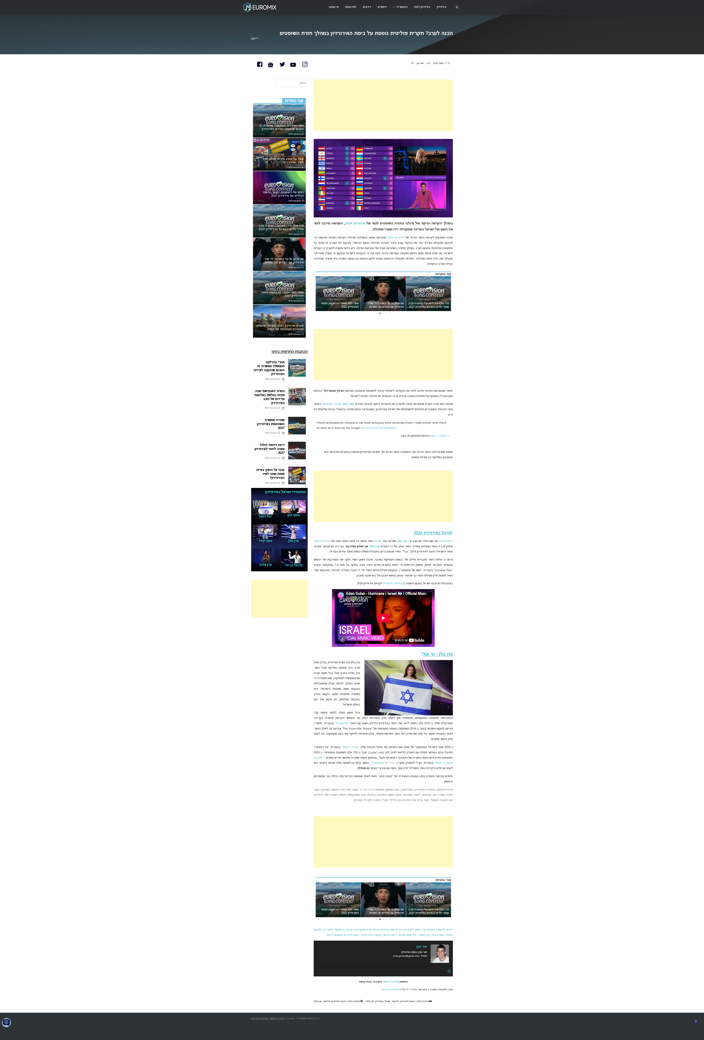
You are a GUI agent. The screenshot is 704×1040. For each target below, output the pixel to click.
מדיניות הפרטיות (259, 1018)
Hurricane (446, 541)
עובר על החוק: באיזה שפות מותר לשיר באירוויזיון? (270, 474)
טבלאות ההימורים (393, 583)
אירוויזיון (441, 7)
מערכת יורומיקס (389, 989)
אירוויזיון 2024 (355, 223)
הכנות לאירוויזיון (407, 1001)
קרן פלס (370, 1001)
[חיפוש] (457, 7)
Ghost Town (350, 747)
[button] (389, 313)
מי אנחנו (334, 7)
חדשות (395, 1001)
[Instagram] (449, 971)
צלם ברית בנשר (391, 982)
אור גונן (420, 63)
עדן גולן (402, 541)
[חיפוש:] (292, 83)
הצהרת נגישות (277, 1018)
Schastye (342, 723)
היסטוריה (400, 7)
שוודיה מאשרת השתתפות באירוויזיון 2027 (271, 424)
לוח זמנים (350, 7)
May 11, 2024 (438, 436)
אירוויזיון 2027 (422, 7)
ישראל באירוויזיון (382, 1001)
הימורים (382, 7)
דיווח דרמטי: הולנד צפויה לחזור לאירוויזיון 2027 (269, 449)
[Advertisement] (383, 105)
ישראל (378, 541)
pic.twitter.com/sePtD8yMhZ (379, 428)
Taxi (391, 763)
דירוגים (367, 7)
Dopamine (378, 763)
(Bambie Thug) (338, 404)
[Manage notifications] (696, 1021)
